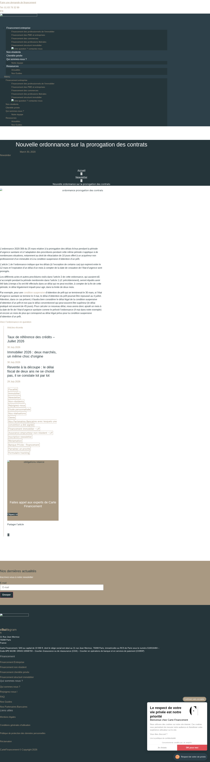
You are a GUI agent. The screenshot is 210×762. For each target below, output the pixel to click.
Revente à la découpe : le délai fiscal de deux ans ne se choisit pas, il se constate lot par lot (30, 371)
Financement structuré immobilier (26, 45)
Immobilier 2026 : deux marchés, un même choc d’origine (32, 354)
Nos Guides (16, 73)
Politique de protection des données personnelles (22, 733)
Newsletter (5, 155)
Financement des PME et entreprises (28, 35)
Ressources (12, 66)
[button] (83, 76)
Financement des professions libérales (28, 42)
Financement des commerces (24, 38)
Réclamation (6, 741)
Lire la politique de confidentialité (163, 738)
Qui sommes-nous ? (16, 59)
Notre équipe (17, 63)
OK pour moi (192, 747)
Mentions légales (8, 717)
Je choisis (162, 747)
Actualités (15, 70)
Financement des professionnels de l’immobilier (32, 31)
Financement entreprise (18, 28)
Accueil (81, 170)
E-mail (3, 583)
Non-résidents (13, 52)
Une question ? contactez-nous (28, 49)
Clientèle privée (14, 55)
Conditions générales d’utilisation (15, 725)
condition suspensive (34, 292)
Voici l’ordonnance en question (15, 322)
